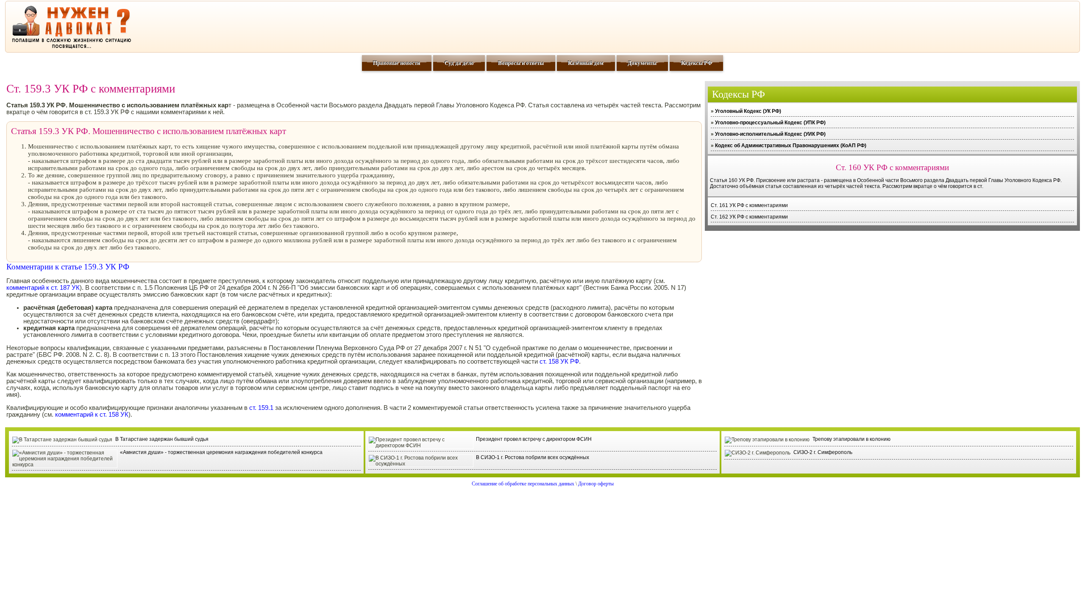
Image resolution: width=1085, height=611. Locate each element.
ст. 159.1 (261, 407)
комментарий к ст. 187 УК (43, 287)
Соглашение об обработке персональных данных (523, 484)
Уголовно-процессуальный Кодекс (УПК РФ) (770, 123)
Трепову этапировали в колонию (851, 439)
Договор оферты (596, 484)
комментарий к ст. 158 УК (91, 414)
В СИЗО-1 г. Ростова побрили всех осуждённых (532, 457)
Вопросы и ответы (521, 63)
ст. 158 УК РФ (559, 361)
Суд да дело (459, 63)
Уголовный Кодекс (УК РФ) (748, 111)
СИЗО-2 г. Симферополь (822, 452)
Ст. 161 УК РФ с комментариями (749, 205)
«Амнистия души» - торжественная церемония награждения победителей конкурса (221, 452)
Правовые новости (396, 63)
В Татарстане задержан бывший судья (162, 439)
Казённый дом (586, 63)
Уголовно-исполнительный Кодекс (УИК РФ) (770, 134)
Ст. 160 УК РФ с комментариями (892, 167)
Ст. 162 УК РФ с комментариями (749, 217)
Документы (642, 63)
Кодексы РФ (696, 63)
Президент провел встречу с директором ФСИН (534, 439)
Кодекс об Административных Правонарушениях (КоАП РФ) (790, 146)
